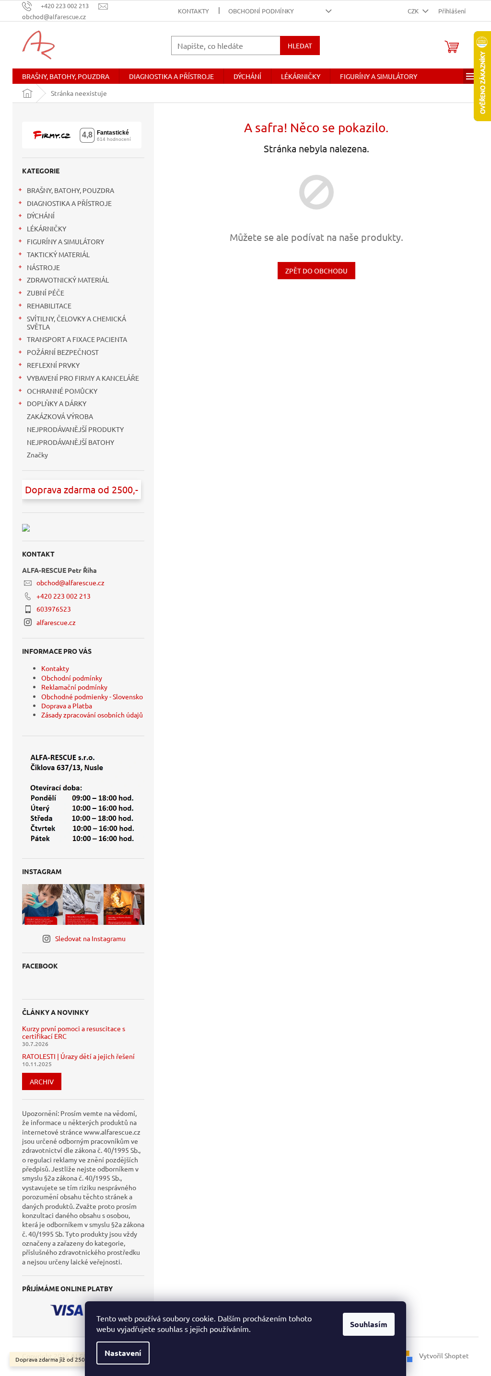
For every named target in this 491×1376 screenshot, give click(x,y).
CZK (414, 11)
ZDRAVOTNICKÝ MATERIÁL (68, 279)
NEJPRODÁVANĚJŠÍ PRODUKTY (75, 429)
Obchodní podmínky (261, 11)
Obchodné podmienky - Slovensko (92, 696)
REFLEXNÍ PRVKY (53, 365)
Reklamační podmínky (74, 686)
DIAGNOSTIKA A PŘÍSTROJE (69, 203)
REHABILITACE (49, 305)
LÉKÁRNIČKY (46, 228)
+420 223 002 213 (63, 595)
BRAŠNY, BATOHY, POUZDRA (70, 190)
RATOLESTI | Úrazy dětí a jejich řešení (78, 1056)
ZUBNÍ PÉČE (45, 292)
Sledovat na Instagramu (90, 938)
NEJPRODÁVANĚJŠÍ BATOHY (70, 442)
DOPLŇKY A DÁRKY (56, 403)
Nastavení (123, 1353)
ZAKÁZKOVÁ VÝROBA (60, 416)
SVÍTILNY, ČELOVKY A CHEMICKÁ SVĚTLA (76, 322)
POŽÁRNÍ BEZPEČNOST (63, 352)
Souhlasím (368, 1324)
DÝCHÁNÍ (41, 215)
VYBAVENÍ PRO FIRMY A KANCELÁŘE (83, 378)
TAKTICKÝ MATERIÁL (58, 254)
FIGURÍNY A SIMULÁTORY (65, 241)
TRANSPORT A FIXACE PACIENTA (77, 339)
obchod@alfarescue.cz (70, 582)
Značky (37, 454)
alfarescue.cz (56, 622)
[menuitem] (65, 76)
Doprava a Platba (66, 705)
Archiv (42, 1081)
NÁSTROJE (43, 267)
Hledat (300, 45)
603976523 (53, 608)
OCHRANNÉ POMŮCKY (62, 391)
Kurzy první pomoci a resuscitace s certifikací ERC (73, 1032)
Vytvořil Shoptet (444, 1355)
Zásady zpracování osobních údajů (92, 714)
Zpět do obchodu (316, 270)
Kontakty (193, 11)
